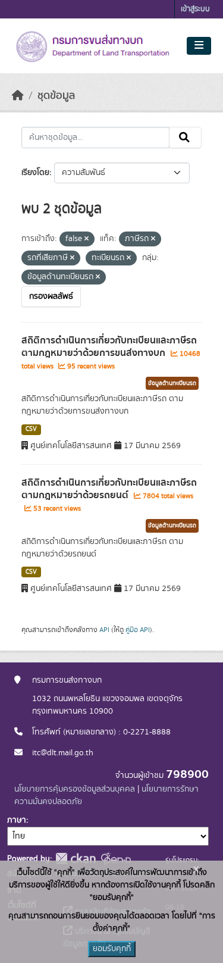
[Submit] (185, 137)
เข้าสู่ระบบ (195, 9)
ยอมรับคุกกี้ (112, 949)
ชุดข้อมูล (56, 96)
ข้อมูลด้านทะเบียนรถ (172, 383)
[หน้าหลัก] (18, 96)
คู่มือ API (137, 629)
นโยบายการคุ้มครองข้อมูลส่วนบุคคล (74, 789)
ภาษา (16, 820)
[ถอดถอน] (86, 239)
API (104, 629)
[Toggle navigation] (199, 46)
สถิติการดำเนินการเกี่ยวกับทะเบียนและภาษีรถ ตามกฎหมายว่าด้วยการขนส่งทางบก (109, 347)
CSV (31, 429)
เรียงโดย (35, 173)
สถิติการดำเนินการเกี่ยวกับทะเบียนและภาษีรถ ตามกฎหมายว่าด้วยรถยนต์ (109, 489)
